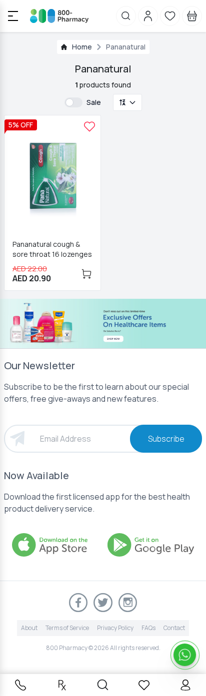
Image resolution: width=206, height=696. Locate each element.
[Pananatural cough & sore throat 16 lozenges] (89, 126)
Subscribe (166, 438)
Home (82, 46)
